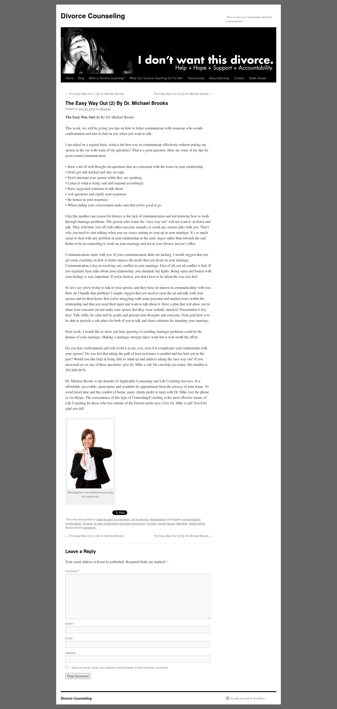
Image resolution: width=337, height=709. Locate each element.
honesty (151, 523)
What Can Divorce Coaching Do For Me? (156, 78)
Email (69, 638)
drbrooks (105, 109)
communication (191, 519)
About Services (219, 78)
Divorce (88, 523)
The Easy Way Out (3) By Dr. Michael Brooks (183, 94)
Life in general (140, 519)
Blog (81, 78)
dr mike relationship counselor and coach (119, 523)
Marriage (182, 523)
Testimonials (196, 78)
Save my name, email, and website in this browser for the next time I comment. (120, 667)
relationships (158, 519)
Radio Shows (257, 78)
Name (70, 623)
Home (70, 78)
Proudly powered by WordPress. (248, 698)
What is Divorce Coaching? (107, 78)
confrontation (73, 523)
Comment (72, 571)
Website (70, 653)
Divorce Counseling (93, 15)
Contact (239, 78)
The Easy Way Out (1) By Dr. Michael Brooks (94, 94)
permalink (89, 527)
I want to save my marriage (112, 519)
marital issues (166, 523)
